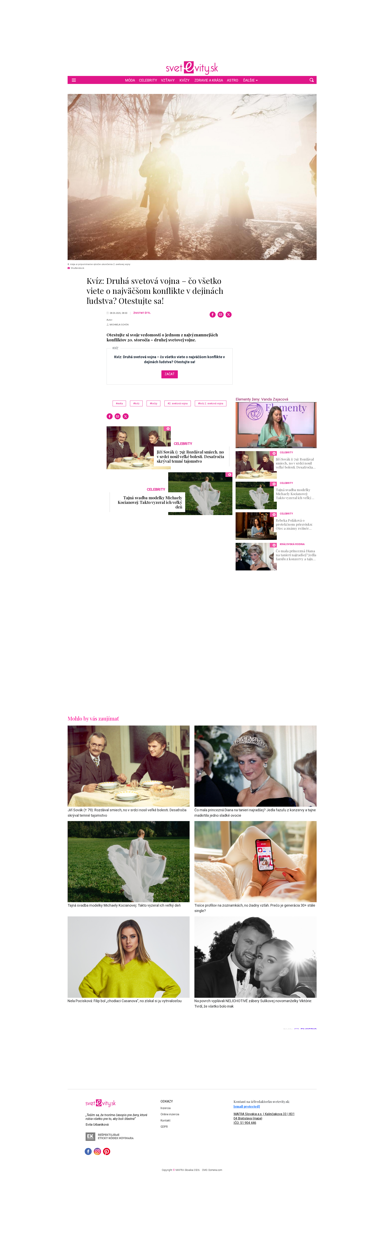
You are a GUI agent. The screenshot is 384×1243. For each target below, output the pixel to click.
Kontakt (165, 1120)
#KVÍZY (153, 403)
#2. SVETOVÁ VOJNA (178, 403)
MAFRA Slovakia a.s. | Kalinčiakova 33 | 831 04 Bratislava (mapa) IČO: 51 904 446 (264, 1118)
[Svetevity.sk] (192, 68)
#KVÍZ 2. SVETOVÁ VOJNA (210, 403)
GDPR (164, 1126)
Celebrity (148, 80)
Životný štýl (142, 313)
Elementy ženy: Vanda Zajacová (262, 399)
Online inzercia (170, 1114)
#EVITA (119, 403)
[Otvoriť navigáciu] (74, 80)
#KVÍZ (136, 403)
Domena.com (215, 1170)
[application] (276, 425)
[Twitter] (229, 315)
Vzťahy (168, 80)
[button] (312, 80)
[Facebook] (213, 315)
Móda (130, 80)
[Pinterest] (106, 1151)
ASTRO (232, 80)
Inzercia (166, 1108)
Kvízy (184, 80)
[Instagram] (97, 1151)
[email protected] (247, 1106)
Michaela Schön (119, 324)
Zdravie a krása (208, 80)
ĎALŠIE (249, 80)
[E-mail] (221, 315)
